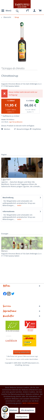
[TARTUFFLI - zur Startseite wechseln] (22, 4)
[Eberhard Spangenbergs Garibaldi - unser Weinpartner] (16, 340)
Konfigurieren (22, 416)
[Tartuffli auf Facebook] (5, 296)
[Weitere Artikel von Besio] (22, 243)
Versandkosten (11, 359)
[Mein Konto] (34, 10)
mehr (19, 205)
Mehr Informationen (30, 403)
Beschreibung (8, 197)
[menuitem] (6, 10)
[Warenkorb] (40, 10)
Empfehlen (36, 129)
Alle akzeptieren (27, 410)
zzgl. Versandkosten (16, 122)
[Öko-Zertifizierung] (13, 326)
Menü (8, 10)
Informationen (8, 211)
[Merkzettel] (28, 10)
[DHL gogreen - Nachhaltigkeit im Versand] (30, 340)
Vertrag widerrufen (22, 352)
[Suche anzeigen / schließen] (17, 11)
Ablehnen (13, 410)
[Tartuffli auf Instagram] (9, 296)
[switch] (5, 416)
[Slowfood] (30, 326)
